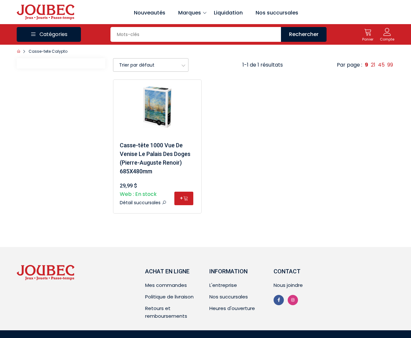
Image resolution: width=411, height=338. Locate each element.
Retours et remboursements (166, 312)
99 (390, 65)
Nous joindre (288, 285)
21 (373, 65)
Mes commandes (166, 285)
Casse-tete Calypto (48, 51)
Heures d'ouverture (232, 308)
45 (381, 65)
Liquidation (228, 12)
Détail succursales (141, 202)
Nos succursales (277, 12)
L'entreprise (223, 285)
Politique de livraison (169, 296)
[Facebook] (279, 300)
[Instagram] (293, 300)
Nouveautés (149, 12)
